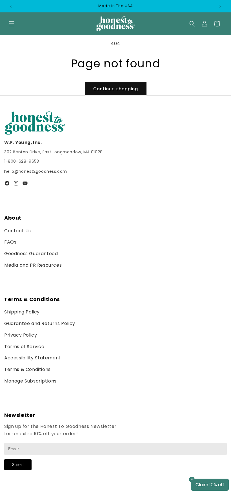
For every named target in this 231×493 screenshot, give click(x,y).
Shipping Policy (22, 312)
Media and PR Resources (33, 265)
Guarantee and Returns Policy (39, 323)
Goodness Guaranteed (31, 253)
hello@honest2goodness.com (35, 171)
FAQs (10, 242)
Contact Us (17, 230)
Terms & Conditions (27, 369)
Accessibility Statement (32, 358)
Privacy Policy (20, 335)
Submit (18, 465)
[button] (12, 23)
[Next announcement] (220, 6)
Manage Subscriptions (30, 381)
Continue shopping (115, 89)
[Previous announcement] (11, 6)
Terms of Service (24, 346)
